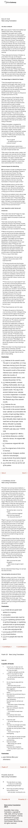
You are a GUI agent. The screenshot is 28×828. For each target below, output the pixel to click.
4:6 (4, 436)
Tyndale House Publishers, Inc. (11, 818)
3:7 (4, 404)
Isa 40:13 (9, 632)
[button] (16, 5)
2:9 (4, 615)
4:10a (4, 453)
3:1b (4, 637)
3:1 (4, 360)
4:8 (4, 448)
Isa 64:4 (7, 615)
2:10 (4, 617)
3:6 (4, 387)
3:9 (4, 417)
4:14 (4, 463)
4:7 (4, 443)
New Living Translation (12, 805)
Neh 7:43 (16, 429)
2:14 (4, 627)
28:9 (4, 757)
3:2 (4, 382)
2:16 (4, 632)
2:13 (4, 620)
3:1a (4, 634)
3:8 (23, 385)
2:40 (10, 429)
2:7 (4, 610)
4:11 (15, 460)
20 (22, 460)
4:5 (4, 434)
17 (20, 460)
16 (18, 460)
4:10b (5, 458)
